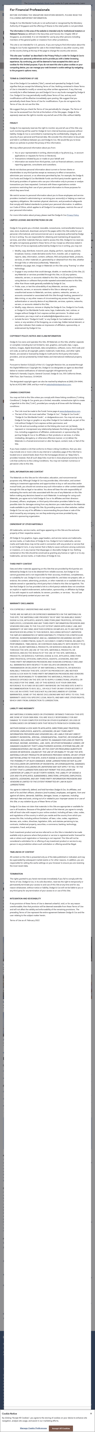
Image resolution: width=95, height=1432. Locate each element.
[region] (47, 1421)
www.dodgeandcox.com (69, 411)
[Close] (91, 1413)
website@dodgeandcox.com (58, 384)
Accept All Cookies (61, 1428)
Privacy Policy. (73, 215)
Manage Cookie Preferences (33, 1428)
